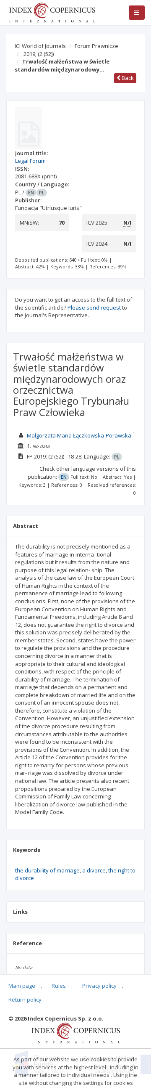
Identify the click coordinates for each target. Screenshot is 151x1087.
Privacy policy (99, 985)
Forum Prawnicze (96, 46)
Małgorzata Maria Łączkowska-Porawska (79, 435)
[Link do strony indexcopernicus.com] (76, 1032)
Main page (21, 985)
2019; (38, 54)
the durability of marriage (47, 870)
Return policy (25, 999)
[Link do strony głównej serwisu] (52, 12)
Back (127, 78)
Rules (59, 985)
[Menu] (137, 12)
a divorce (94, 870)
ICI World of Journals (40, 46)
